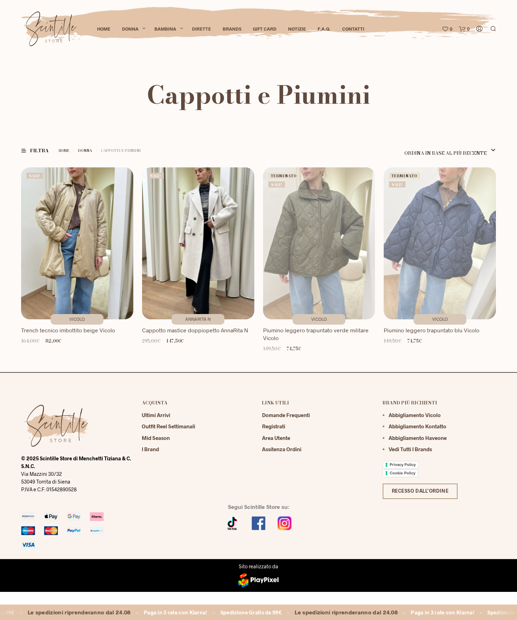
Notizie (297, 29)
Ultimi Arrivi (156, 415)
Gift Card (264, 29)
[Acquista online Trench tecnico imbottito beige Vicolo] (77, 243)
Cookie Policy (402, 473)
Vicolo (77, 319)
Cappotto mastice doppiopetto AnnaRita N (195, 330)
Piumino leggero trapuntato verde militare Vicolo (316, 334)
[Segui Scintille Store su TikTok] (232, 522)
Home (103, 29)
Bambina (165, 29)
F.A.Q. (324, 29)
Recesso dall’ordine (420, 491)
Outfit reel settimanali (168, 426)
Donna (130, 29)
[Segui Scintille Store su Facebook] (258, 522)
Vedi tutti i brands (410, 449)
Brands (232, 29)
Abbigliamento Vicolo (415, 415)
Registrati (273, 426)
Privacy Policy (403, 464)
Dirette (201, 29)
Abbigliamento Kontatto (417, 426)
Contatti (353, 29)
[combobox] (449, 150)
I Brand (150, 449)
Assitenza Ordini (281, 449)
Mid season (156, 438)
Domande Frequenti (286, 415)
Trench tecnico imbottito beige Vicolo (68, 330)
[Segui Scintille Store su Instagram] (284, 522)
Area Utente (276, 438)
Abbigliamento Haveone (418, 438)
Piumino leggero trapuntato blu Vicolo (431, 330)
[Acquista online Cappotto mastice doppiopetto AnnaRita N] (198, 243)
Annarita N (198, 319)
